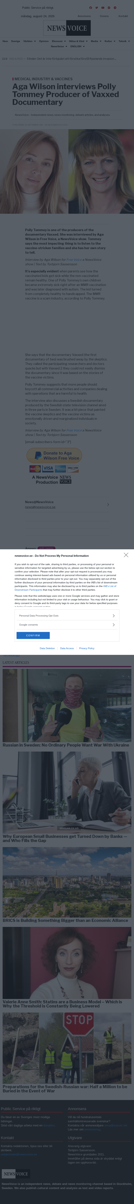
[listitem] (67, 616)
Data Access (67, 648)
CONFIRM (33, 635)
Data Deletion (47, 648)
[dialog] (67, 602)
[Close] (127, 556)
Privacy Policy (86, 648)
